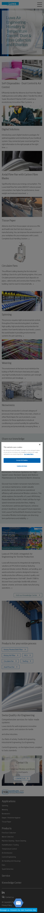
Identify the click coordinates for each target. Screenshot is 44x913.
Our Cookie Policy (29, 454)
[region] (22, 456)
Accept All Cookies (22, 460)
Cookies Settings (22, 466)
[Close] (39, 444)
